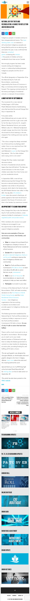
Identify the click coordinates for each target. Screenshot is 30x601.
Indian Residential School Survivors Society (13, 297)
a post (14, 151)
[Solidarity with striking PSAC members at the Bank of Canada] (15, 418)
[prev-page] (14, 431)
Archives (14, 595)
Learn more (10, 360)
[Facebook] (3, 33)
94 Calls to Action (17, 268)
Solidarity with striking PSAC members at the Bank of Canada (14, 423)
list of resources (18, 276)
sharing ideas (8, 371)
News (3, 384)
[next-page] (16, 431)
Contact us (20, 595)
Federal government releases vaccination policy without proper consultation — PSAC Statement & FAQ (22, 401)
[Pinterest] (10, 33)
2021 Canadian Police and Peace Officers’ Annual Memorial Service (8, 399)
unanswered (16, 272)
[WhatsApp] (13, 33)
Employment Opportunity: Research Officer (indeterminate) (23, 423)
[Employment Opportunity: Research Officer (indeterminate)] (24, 418)
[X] (6, 33)
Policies (9, 595)
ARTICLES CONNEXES (15, 412)
